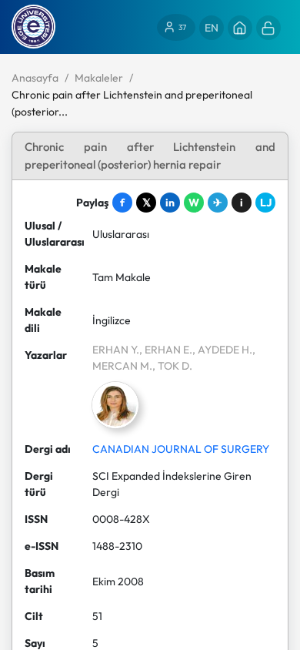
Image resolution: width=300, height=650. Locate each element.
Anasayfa (35, 78)
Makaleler (99, 78)
